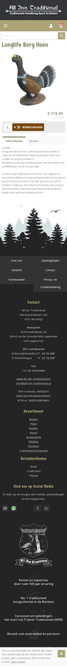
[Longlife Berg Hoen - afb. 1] (33, 80)
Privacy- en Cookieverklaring (50, 283)
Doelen (33, 428)
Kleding (33, 441)
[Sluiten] (61, 653)
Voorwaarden (17, 279)
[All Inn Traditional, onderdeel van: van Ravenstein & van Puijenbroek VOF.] (33, 10)
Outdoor (33, 446)
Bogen (33, 419)
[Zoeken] (61, 35)
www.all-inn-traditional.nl (33, 379)
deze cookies (18, 661)
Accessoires (33, 437)
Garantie (17, 270)
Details (34, 141)
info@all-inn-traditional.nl (33, 383)
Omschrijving (14, 141)
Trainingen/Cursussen (33, 450)
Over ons (16, 260)
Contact (50, 270)
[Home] (5, 25)
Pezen (33, 432)
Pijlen (33, 423)
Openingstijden (50, 260)
